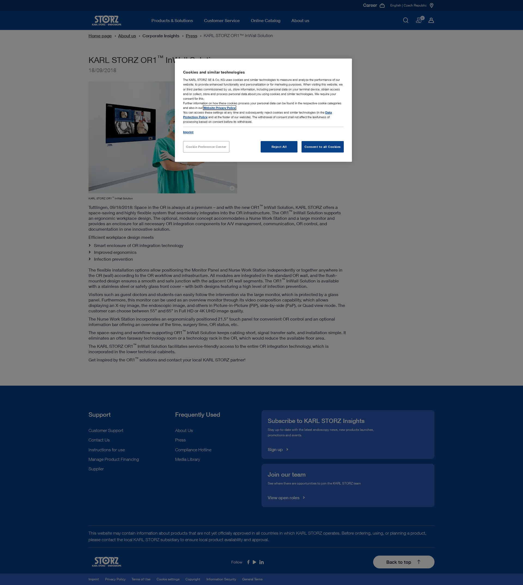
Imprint (188, 132)
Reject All (279, 146)
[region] (263, 110)
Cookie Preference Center (206, 146)
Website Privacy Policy (219, 107)
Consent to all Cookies (323, 146)
